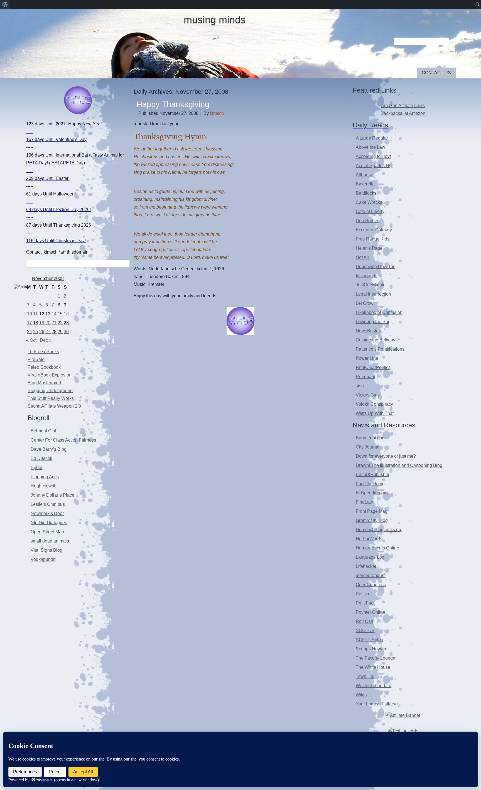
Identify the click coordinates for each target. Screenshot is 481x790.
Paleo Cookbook (44, 367)
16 (66, 313)
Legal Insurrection (373, 294)
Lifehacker (366, 566)
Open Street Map (47, 531)
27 (47, 331)
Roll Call (364, 621)
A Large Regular (372, 138)
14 (54, 313)
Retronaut (365, 376)
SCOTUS (365, 630)
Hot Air (362, 257)
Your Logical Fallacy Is (378, 704)
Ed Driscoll (41, 458)
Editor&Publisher (372, 474)
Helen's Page (369, 248)
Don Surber (367, 220)
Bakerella (365, 184)
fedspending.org (372, 493)
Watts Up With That (375, 413)
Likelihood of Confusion (379, 312)
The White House (373, 667)
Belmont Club (44, 431)
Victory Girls (368, 395)
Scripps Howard (371, 649)
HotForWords (369, 538)
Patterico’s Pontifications (380, 349)
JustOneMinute (371, 285)
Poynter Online (370, 612)
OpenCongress (371, 584)
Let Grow (365, 303)
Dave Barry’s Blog (49, 449)
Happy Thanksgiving (172, 104)
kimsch (217, 113)
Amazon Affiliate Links (403, 105)
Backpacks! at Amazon (403, 113)
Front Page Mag (371, 511)
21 (54, 322)
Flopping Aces (45, 476)
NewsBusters (369, 330)
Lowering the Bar (372, 321)
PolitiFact (365, 603)
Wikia (361, 694)
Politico (363, 593)
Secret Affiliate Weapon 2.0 (54, 406)
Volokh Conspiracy (374, 404)
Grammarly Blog (372, 520)
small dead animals (50, 541)
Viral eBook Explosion (50, 375)
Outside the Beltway (375, 340)
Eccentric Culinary (374, 229)
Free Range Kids (372, 239)
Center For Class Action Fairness (63, 440)
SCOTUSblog (369, 639)
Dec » (45, 340)
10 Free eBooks (43, 351)
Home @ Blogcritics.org (379, 529)
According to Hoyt (373, 156)
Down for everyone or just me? (386, 456)
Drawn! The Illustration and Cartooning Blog (399, 465)
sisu (360, 385)
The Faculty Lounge (375, 658)
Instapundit (366, 275)
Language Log (370, 557)
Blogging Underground (50, 390)
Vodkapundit (43, 559)
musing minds (215, 19)
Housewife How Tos (375, 266)
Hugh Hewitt (43, 486)
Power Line (367, 358)
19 (41, 322)
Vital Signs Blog (46, 550)
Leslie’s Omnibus (48, 504)
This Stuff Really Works (51, 398)
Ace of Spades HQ (374, 165)
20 (47, 322)
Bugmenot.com (371, 437)
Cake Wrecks (369, 202)
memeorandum (371, 575)
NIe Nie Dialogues (49, 522)
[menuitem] (5, 4)
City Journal (367, 447)
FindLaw (364, 502)
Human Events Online (377, 548)
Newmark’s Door (47, 513)
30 (66, 331)
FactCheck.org (370, 483)
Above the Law (370, 147)
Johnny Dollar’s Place (52, 495)
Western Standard (373, 685)
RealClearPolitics (373, 367)
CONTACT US (436, 72)
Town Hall (366, 676)
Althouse (364, 174)
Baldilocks (366, 193)
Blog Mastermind (44, 382)
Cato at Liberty (370, 211)
